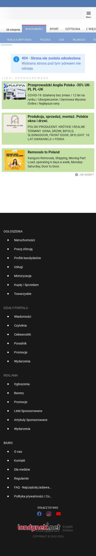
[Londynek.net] (46, 15)
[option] (46, 241)
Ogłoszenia (13, 231)
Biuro (8, 443)
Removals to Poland (44, 152)
